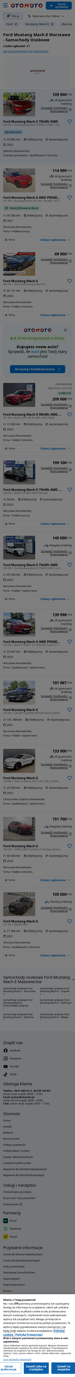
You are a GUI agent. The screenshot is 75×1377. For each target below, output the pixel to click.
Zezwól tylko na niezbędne (36, 1368)
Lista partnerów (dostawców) (17, 1359)
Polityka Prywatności (29, 1334)
